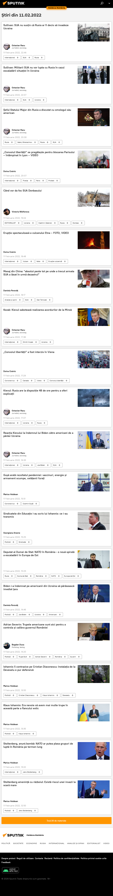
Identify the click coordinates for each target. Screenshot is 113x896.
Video (106, 843)
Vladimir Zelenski (45, 223)
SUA (24, 57)
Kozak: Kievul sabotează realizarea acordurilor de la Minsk (37, 309)
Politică (7, 542)
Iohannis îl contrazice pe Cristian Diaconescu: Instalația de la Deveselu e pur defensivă (39, 668)
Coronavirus (10, 380)
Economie (31, 843)
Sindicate (22, 542)
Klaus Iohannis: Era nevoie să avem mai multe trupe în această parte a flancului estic (35, 707)
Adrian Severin (41, 657)
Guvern (73, 657)
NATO (53, 576)
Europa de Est (69, 576)
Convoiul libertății (57, 380)
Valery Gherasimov (24, 142)
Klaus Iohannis (48, 695)
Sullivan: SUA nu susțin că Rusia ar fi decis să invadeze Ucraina (36, 27)
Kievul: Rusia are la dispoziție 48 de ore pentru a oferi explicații (35, 392)
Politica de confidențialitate (66, 858)
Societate (18, 843)
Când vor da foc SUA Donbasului (22, 190)
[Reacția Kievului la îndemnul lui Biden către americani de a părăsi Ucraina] (94, 440)
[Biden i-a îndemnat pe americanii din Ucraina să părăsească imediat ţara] (94, 593)
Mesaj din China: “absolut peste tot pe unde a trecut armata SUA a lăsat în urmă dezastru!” (38, 273)
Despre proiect (8, 858)
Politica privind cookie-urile (94, 858)
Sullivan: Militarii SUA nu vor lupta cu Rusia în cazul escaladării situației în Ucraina (33, 69)
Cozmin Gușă (28, 503)
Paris (38, 180)
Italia (38, 261)
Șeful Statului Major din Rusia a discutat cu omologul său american (37, 111)
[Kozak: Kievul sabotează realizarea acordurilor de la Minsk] (94, 317)
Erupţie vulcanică (55, 261)
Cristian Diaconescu (26, 695)
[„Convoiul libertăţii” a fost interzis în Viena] (94, 359)
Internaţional (10, 57)
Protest (51, 180)
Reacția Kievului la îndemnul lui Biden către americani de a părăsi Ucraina (38, 434)
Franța (25, 180)
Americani (53, 614)
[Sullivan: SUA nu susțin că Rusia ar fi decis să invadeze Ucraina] (94, 32)
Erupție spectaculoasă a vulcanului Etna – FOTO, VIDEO (36, 233)
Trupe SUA (23, 657)
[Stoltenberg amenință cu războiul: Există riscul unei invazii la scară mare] (94, 789)
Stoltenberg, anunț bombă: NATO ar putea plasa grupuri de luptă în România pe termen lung (38, 745)
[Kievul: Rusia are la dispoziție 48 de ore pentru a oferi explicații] (94, 398)
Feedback (5, 862)
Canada (26, 380)
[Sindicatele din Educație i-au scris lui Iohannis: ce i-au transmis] (94, 521)
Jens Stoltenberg (29, 772)
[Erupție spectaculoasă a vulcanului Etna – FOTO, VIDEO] (94, 240)
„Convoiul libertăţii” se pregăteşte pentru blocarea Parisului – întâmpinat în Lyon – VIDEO (39, 154)
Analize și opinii (11, 300)
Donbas (76, 223)
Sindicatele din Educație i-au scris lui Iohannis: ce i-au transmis (35, 515)
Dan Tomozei (42, 300)
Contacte (39, 858)
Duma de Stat (22, 576)
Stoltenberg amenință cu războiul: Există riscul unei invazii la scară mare (39, 783)
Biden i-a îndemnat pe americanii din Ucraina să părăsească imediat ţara (38, 587)
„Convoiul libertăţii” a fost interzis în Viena (28, 352)
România (39, 576)
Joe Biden (41, 465)
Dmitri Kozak (28, 342)
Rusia (37, 57)
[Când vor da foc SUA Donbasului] (94, 198)
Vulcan (25, 261)
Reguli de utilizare (25, 858)
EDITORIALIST (10, 223)
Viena (39, 380)
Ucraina (38, 100)
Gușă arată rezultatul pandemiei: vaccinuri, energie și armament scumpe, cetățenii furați (35, 476)
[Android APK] (10, 870)
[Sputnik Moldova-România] (14, 5)
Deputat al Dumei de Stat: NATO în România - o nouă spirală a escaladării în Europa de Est (38, 553)
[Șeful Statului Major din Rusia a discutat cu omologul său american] (94, 117)
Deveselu (66, 695)
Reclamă (48, 858)
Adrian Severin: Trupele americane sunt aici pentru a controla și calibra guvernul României (34, 626)
